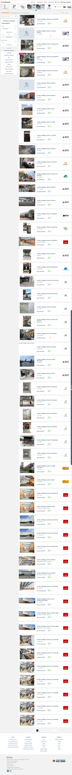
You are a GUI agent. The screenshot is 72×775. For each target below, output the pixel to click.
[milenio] (65, 468)
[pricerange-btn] (15, 34)
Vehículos (59, 743)
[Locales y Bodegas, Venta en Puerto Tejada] (27, 614)
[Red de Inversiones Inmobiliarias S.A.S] (13, 7)
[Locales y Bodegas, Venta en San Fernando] (27, 281)
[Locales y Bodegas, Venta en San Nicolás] (27, 71)
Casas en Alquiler (28, 741)
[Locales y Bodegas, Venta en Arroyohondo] (27, 494)
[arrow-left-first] (32, 730)
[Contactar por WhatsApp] (49, 23)
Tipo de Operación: (9, 24)
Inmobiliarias (40, 2)
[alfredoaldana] (65, 242)
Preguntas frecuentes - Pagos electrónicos (13, 767)
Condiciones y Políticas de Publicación (12, 761)
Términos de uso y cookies (11, 765)
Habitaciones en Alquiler (28, 745)
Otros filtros (8, 37)
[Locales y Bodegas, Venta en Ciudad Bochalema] (27, 361)
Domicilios (43, 743)
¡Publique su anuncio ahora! (59, 739)
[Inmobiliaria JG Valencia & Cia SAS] (40, 7)
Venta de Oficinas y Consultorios (13, 745)
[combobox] (9, 16)
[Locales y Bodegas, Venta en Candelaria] (27, 214)
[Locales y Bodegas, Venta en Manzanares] (27, 268)
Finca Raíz (33, 2)
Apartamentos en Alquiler (28, 739)
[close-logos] (36, 10)
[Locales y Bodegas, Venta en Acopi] (27, 109)
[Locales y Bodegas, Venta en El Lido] (27, 374)
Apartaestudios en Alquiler (28, 743)
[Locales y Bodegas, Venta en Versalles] (27, 308)
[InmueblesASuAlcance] (65, 228)
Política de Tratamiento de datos (11, 762)
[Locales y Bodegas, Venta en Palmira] (27, 85)
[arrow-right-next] (55, 730)
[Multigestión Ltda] (49, 7)
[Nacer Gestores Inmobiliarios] (31, 7)
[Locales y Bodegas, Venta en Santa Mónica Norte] (27, 58)
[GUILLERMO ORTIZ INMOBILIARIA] (5, 7)
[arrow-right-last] (58, 730)
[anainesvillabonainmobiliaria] (65, 176)
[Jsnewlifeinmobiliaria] (58, 7)
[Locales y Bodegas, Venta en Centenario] (27, 387)
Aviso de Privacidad (10, 764)
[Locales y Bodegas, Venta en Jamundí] (27, 136)
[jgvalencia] (65, 388)
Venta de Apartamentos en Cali (12, 741)
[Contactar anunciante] (50, 23)
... (52, 730)
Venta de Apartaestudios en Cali (13, 743)
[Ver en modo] (63, 13)
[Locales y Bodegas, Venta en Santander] (27, 334)
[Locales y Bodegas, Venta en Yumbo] (27, 123)
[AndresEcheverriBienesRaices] (65, 282)
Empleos (59, 745)
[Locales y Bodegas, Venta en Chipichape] (27, 228)
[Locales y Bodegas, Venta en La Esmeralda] (27, 20)
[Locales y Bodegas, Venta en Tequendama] (27, 45)
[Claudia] (22, 7)
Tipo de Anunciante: (4, 40)
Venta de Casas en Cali (12, 739)
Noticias (45, 2)
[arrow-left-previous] (35, 730)
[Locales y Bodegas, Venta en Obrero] (27, 481)
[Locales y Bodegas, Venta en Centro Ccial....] (27, 176)
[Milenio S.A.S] (67, 7)
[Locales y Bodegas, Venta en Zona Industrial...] (27, 600)
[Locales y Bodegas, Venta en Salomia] (27, 188)
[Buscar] (15, 16)
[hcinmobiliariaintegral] (65, 215)
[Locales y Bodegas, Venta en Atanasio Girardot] (27, 33)
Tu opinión (71, 386)
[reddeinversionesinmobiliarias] (65, 45)
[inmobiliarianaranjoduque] (65, 268)
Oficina (44, 739)
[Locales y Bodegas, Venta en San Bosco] (27, 163)
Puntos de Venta (43, 741)
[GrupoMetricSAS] (65, 21)
